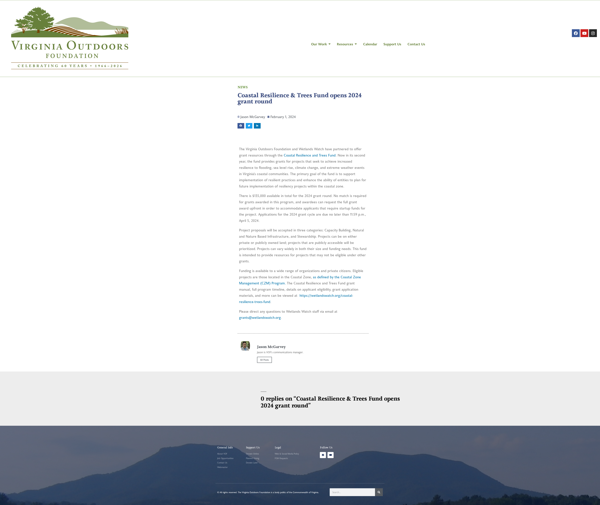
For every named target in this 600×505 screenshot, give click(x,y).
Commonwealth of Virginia (305, 492)
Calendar (370, 44)
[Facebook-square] (323, 455)
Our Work (319, 44)
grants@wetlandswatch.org (260, 317)
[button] (241, 126)
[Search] (379, 492)
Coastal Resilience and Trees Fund (310, 155)
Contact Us (416, 44)
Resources (345, 44)
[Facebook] (576, 33)
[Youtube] (584, 33)
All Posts (264, 359)
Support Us (392, 44)
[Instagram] (593, 33)
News (243, 87)
